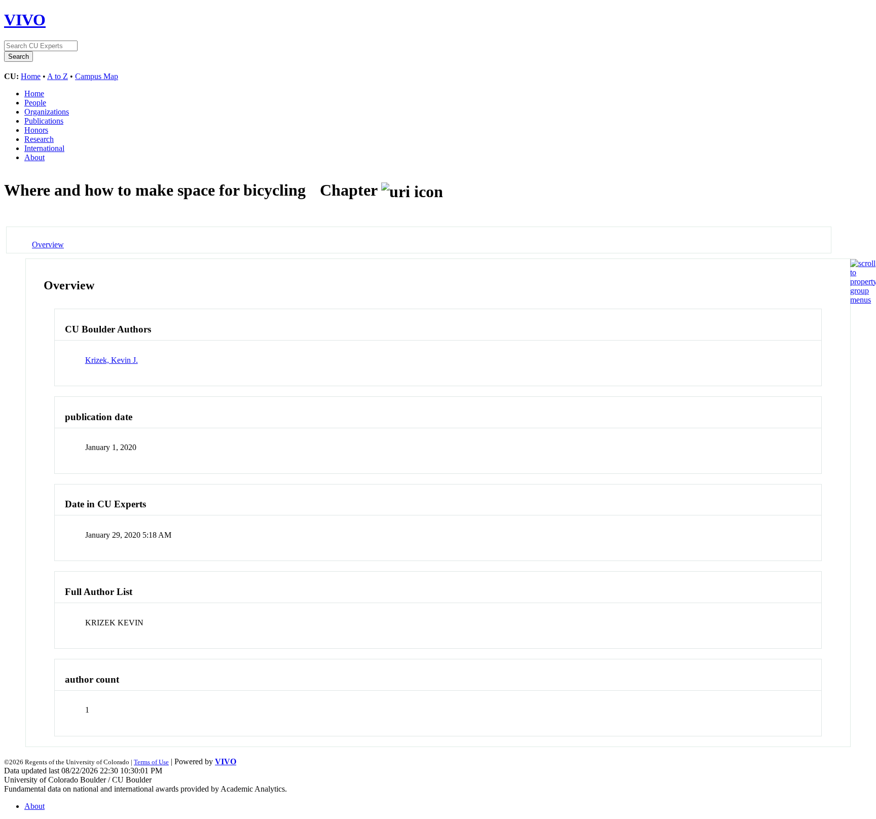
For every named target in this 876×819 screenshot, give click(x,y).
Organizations (46, 111)
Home (31, 76)
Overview (48, 244)
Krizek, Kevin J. (111, 360)
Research (39, 139)
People (35, 102)
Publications (43, 121)
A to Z (57, 76)
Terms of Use (151, 762)
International (44, 148)
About (34, 157)
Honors (36, 130)
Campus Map (96, 76)
